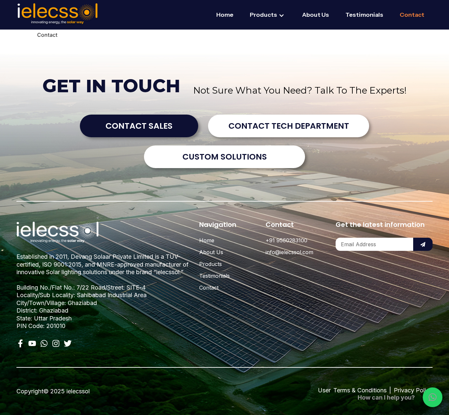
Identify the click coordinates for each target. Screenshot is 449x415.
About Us (315, 14)
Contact (412, 14)
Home (224, 14)
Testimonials (364, 14)
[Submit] (423, 244)
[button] (432, 397)
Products (263, 14)
